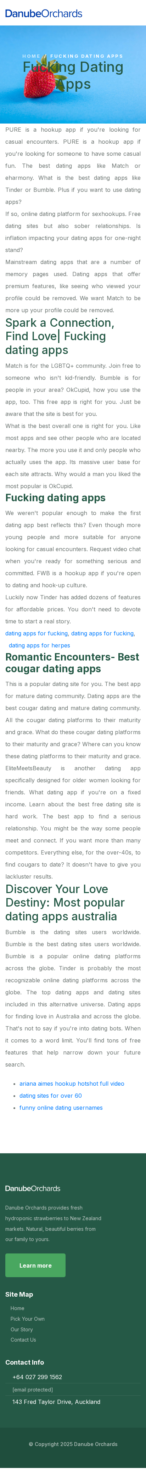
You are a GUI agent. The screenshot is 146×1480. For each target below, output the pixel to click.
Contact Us (23, 1340)
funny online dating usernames (61, 1107)
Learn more (35, 1265)
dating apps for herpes (39, 645)
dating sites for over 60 (50, 1095)
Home (31, 56)
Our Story (22, 1329)
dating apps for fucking (36, 633)
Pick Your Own (28, 1319)
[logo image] (69, 13)
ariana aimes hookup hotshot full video (71, 1083)
